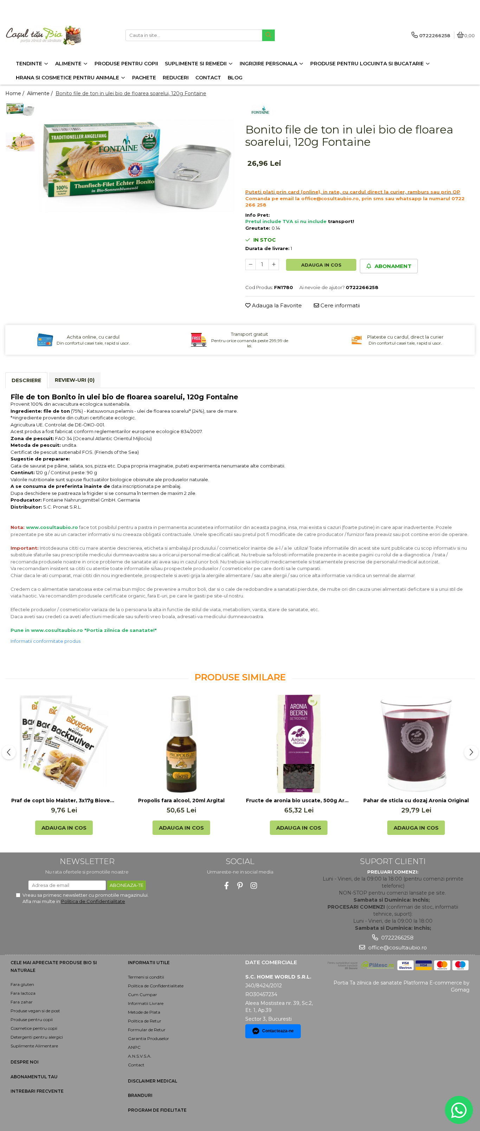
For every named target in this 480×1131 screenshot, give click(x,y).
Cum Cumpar (142, 994)
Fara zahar (22, 1002)
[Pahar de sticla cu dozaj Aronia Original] (416, 744)
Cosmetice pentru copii (34, 1028)
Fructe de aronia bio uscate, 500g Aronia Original (298, 800)
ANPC (134, 1047)
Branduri (140, 1095)
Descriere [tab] (26, 380)
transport (340, 221)
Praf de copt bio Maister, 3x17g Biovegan (64, 800)
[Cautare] (268, 35)
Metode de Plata (144, 1012)
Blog (235, 77)
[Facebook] (226, 886)
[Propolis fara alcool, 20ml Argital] (181, 744)
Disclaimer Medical (152, 1081)
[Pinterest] (240, 886)
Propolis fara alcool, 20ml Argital (181, 800)
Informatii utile (149, 962)
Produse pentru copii (32, 1019)
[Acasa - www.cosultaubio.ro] (49, 35)
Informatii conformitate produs (45, 641)
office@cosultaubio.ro (397, 947)
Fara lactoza (23, 993)
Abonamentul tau (34, 1076)
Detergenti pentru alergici (37, 1037)
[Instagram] (254, 886)
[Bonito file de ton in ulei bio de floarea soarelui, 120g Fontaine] (137, 166)
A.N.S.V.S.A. (139, 1056)
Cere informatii (339, 305)
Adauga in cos (321, 265)
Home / (15, 93)
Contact (136, 1064)
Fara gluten (22, 984)
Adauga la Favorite (276, 305)
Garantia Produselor (148, 1038)
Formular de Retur (147, 1029)
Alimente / (40, 93)
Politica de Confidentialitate (93, 901)
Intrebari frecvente (37, 1091)
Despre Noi (25, 1062)
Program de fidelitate (157, 1110)
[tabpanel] (137, 166)
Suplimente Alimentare (34, 1045)
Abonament (392, 266)
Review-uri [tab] (75, 380)
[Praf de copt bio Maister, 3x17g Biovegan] (64, 744)
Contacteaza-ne (278, 1030)
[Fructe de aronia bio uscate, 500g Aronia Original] (298, 744)
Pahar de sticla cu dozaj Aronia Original (416, 800)
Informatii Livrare (145, 1003)
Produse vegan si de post (35, 1010)
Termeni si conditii (146, 977)
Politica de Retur (144, 1021)
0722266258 (397, 937)
